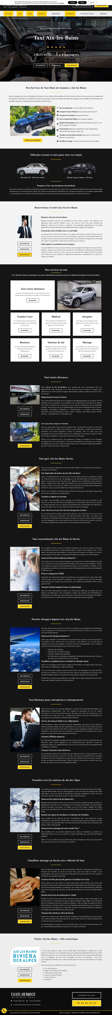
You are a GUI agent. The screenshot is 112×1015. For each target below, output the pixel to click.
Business (70, 14)
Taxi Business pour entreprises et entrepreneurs (56, 700)
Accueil (8, 14)
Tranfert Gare (25, 317)
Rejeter (82, 2)
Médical (41, 14)
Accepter (72, 2)
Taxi (19, 14)
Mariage (103, 14)
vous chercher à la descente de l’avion (82, 953)
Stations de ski (87, 14)
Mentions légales (64, 1013)
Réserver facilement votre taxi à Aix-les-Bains (56, 221)
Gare (30, 14)
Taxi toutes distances (32, 289)
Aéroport (56, 14)
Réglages (61, 3)
